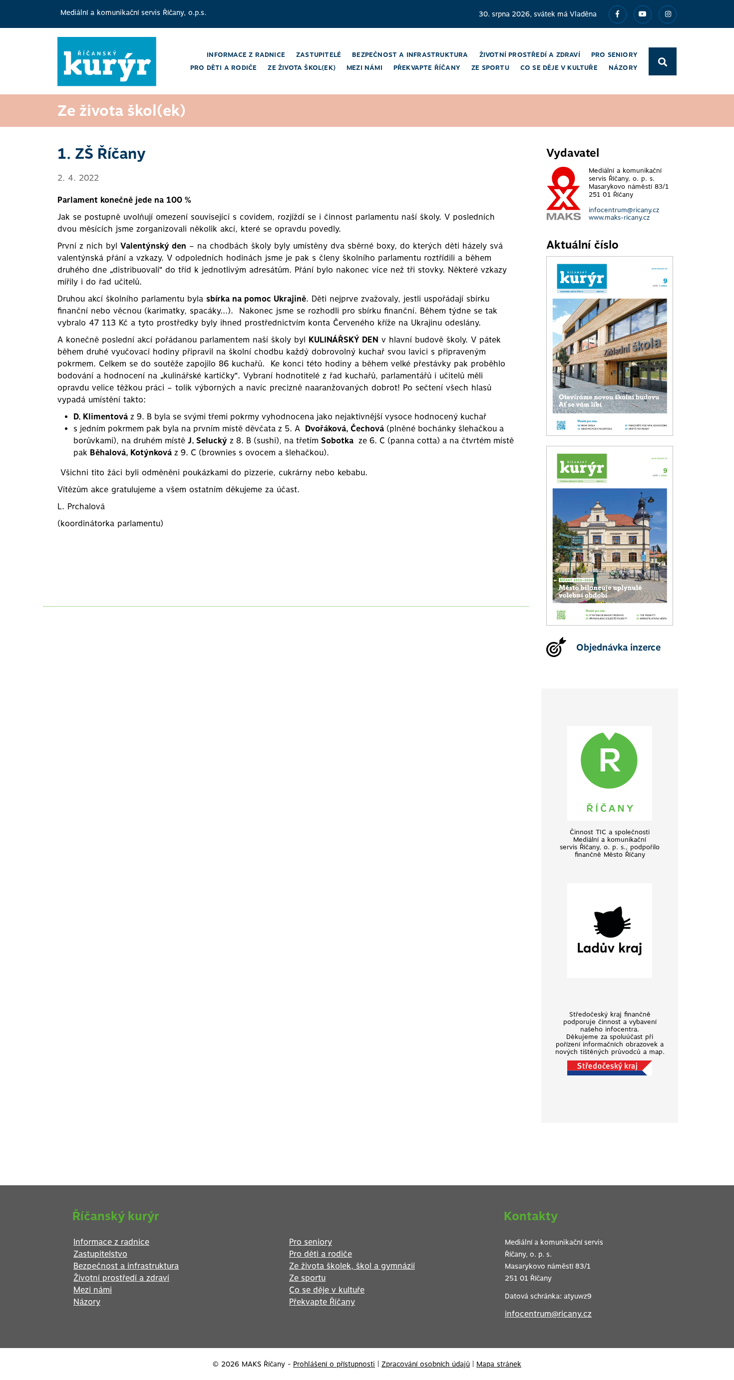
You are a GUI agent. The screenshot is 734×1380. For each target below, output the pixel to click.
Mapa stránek (498, 1364)
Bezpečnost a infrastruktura (126, 1266)
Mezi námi (92, 1290)
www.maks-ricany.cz (619, 217)
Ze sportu (307, 1278)
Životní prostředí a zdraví (121, 1278)
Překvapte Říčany (322, 1302)
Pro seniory (310, 1242)
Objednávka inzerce (618, 647)
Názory (86, 1302)
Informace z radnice (111, 1242)
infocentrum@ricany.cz (624, 210)
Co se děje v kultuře (327, 1290)
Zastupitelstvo (100, 1254)
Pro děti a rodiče (320, 1254)
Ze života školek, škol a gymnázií (352, 1266)
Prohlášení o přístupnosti (334, 1364)
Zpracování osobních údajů (425, 1364)
